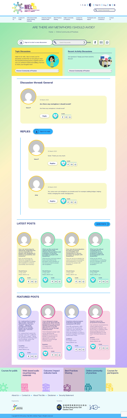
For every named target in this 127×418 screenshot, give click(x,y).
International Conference (101, 18)
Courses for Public (21, 18)
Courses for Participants (79, 18)
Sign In (97, 5)
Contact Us (111, 18)
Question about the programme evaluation (97, 321)
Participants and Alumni (91, 18)
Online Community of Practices (68, 18)
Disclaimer (52, 395)
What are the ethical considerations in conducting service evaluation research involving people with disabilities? (97, 252)
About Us (14, 18)
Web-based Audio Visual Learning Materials (32, 19)
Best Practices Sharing (58, 18)
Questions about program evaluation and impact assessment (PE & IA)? (74, 322)
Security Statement (66, 395)
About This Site (39, 395)
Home (51, 32)
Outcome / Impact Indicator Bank (46, 18)
